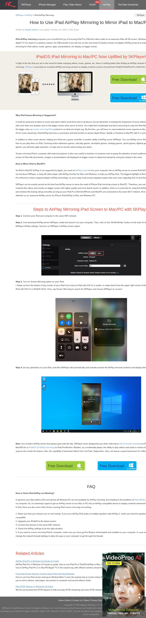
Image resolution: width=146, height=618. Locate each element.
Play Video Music (72, 4)
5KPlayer (26, 4)
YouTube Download (128, 4)
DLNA (92, 4)
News (86, 600)
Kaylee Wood (31, 30)
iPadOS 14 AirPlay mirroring (41, 447)
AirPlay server (81, 170)
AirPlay (107, 4)
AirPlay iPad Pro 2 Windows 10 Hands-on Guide (37, 561)
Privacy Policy (97, 600)
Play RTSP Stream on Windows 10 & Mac (34, 586)
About (68, 600)
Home (61, 600)
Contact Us (77, 600)
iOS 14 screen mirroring (130, 444)
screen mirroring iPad (42, 129)
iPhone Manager (47, 4)
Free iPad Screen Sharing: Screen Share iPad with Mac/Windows (45, 574)
